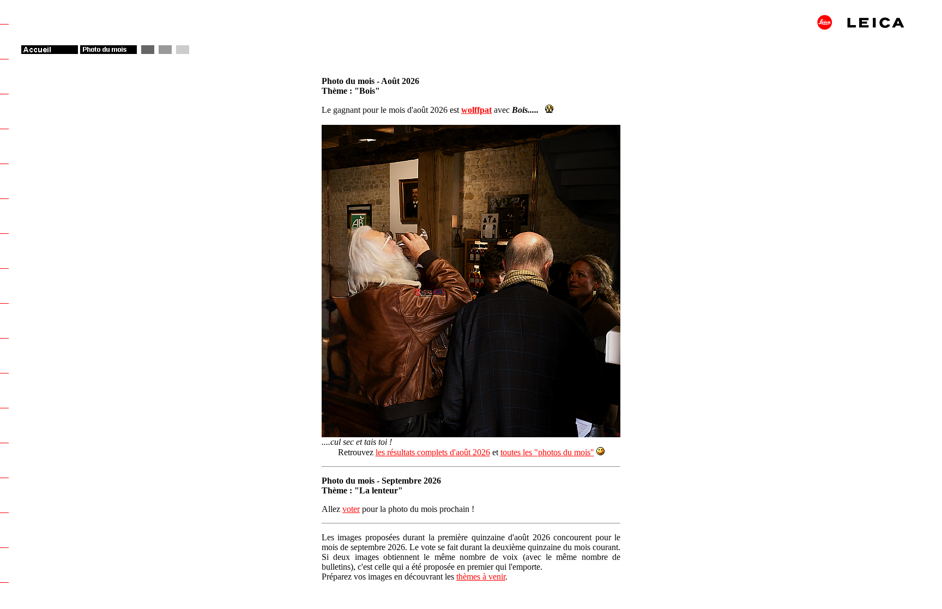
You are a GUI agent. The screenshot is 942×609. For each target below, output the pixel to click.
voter (351, 509)
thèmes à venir (480, 576)
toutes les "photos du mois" (547, 452)
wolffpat (476, 109)
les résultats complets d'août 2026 (433, 452)
